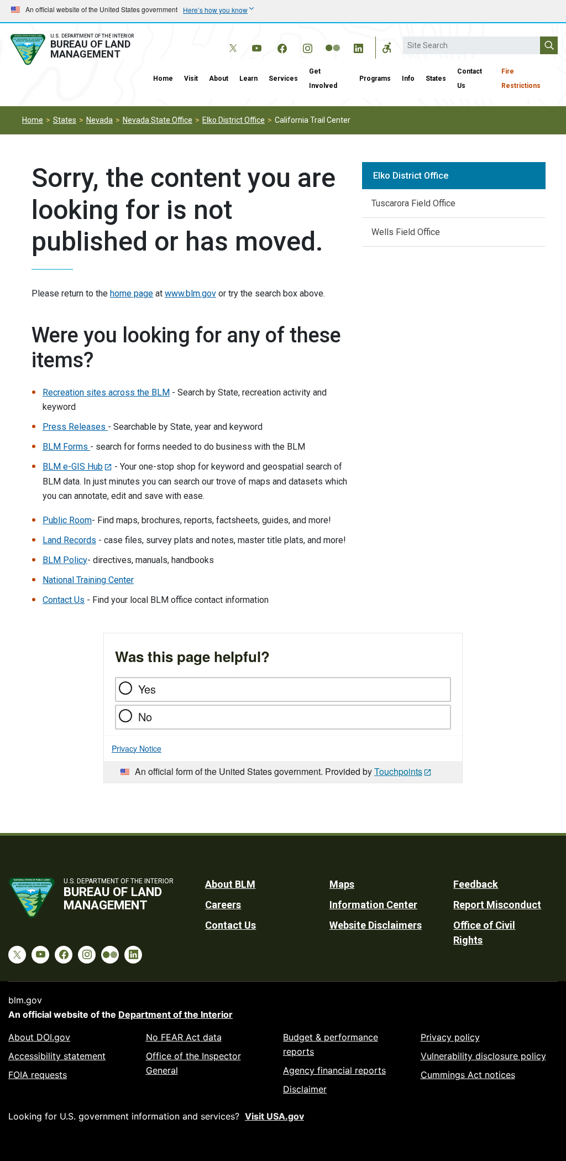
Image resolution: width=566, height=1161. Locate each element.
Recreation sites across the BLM (106, 392)
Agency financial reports (334, 1070)
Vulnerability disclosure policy (483, 1055)
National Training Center (88, 580)
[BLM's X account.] (231, 40)
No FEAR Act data (184, 1037)
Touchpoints (398, 771)
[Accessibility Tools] (387, 48)
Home (163, 78)
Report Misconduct (497, 904)
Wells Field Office (405, 232)
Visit (191, 78)
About (218, 78)
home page (131, 293)
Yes (147, 689)
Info (408, 78)
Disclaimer (305, 1089)
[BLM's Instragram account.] (307, 46)
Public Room (67, 520)
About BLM (230, 884)
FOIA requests (37, 1074)
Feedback (475, 884)
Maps (341, 884)
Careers (223, 904)
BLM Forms (66, 446)
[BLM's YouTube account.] (256, 46)
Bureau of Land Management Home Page (73, 49)
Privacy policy (450, 1037)
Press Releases (75, 426)
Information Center (373, 904)
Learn (248, 78)
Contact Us (469, 78)
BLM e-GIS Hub (73, 466)
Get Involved (323, 78)
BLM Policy (65, 560)
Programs (375, 78)
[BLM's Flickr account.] (333, 40)
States (436, 78)
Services (283, 78)
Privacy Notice (136, 748)
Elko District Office (233, 120)
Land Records (69, 540)
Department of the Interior (175, 1014)
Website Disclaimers (375, 925)
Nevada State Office (157, 120)
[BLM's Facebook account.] (282, 46)
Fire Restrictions (521, 78)
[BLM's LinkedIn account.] (358, 46)
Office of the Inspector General (193, 1063)
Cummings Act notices (468, 1074)
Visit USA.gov (274, 1116)
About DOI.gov (39, 1037)
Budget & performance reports (330, 1044)
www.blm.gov (190, 293)
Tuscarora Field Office (413, 203)
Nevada (99, 120)
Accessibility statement (57, 1055)
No (145, 717)
